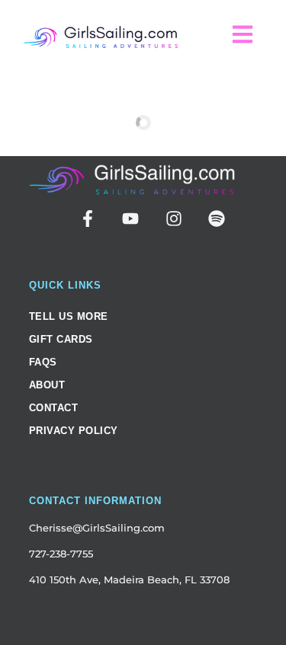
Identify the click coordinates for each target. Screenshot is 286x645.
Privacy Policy (73, 430)
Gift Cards (61, 339)
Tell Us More (68, 316)
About (47, 385)
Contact (54, 408)
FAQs (43, 362)
